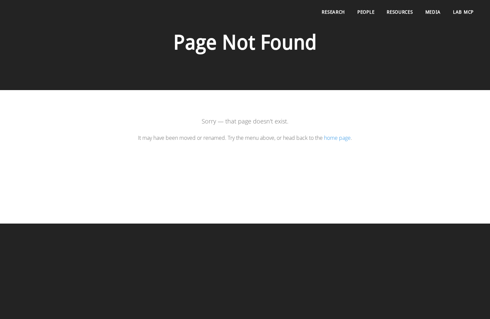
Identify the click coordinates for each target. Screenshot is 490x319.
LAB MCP (463, 12)
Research (333, 12)
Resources (400, 12)
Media (433, 12)
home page (337, 137)
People (365, 12)
